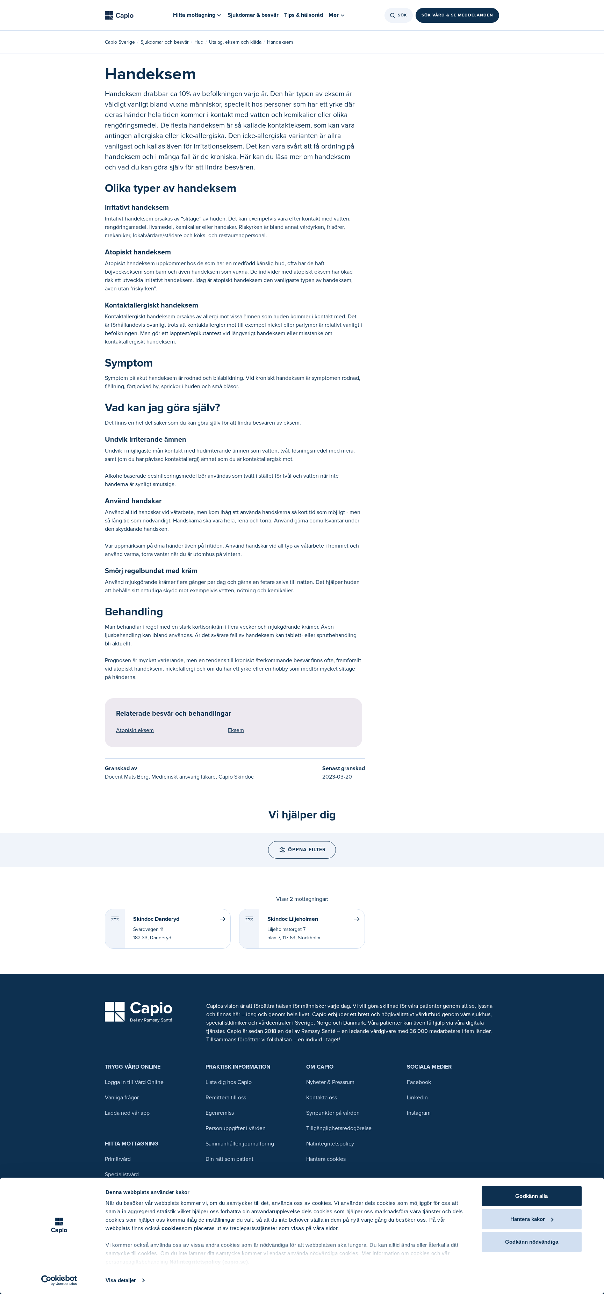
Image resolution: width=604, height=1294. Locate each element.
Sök (402, 15)
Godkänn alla (531, 1196)
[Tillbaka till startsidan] (119, 15)
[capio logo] (138, 1012)
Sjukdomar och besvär (165, 42)
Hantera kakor (527, 1219)
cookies (171, 1228)
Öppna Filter (307, 850)
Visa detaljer (121, 1280)
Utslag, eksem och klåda (235, 42)
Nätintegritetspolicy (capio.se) (209, 1262)
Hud (198, 42)
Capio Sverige (120, 42)
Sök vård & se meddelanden (457, 15)
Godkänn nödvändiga (531, 1242)
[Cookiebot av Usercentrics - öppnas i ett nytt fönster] (59, 1280)
